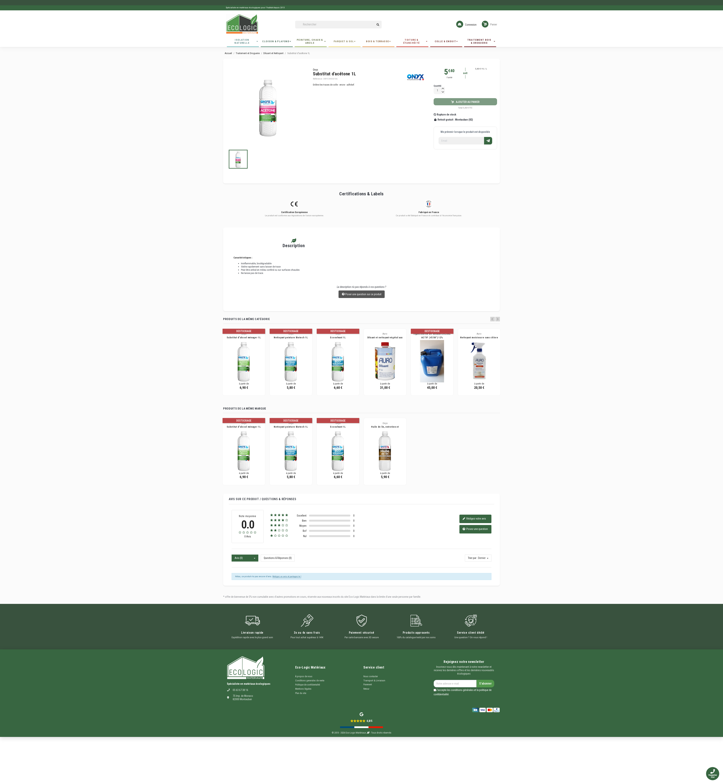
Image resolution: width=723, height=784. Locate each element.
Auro (385, 333)
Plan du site (300, 693)
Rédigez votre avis (476, 518)
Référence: (318, 79)
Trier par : (472, 557)
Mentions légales (303, 689)
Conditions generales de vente (309, 680)
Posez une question (477, 528)
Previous (492, 319)
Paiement (367, 684)
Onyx (315, 69)
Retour (366, 689)
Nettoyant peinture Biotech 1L (291, 337)
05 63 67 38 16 (240, 690)
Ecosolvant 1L (338, 337)
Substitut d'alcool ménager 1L (244, 337)
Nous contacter (370, 676)
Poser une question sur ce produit (363, 294)
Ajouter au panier (467, 101)
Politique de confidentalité (307, 684)
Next (497, 319)
